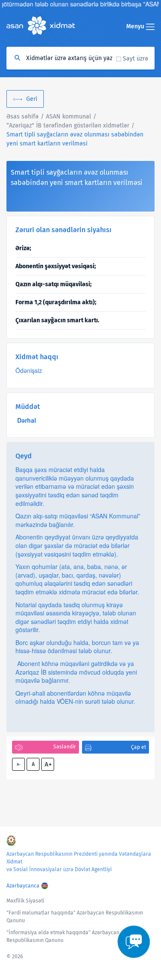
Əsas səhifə (22, 116)
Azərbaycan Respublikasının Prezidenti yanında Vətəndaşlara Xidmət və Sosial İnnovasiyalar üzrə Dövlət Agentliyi (78, 861)
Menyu (136, 26)
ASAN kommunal (68, 116)
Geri (31, 99)
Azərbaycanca (22, 886)
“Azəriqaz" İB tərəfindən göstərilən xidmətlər (67, 125)
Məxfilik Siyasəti (25, 901)
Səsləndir (64, 747)
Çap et (138, 747)
